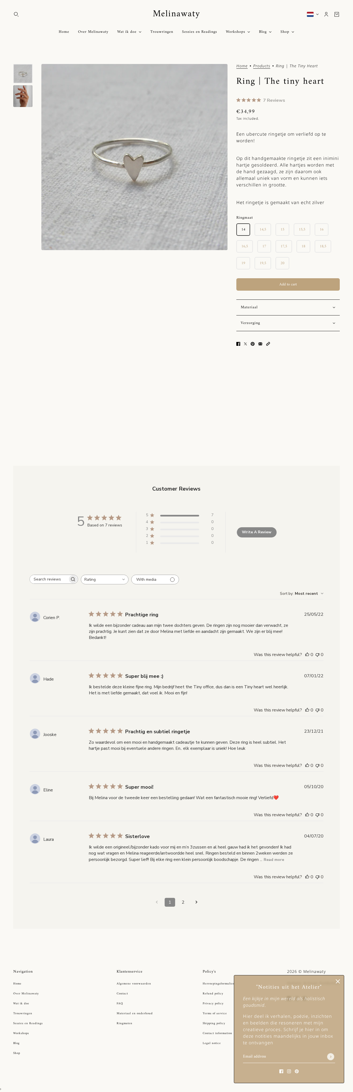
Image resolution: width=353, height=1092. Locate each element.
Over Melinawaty (26, 993)
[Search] (16, 14)
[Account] (326, 14)
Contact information (217, 1033)
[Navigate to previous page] (156, 902)
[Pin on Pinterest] (252, 343)
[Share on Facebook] (238, 343)
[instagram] (289, 1070)
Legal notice (212, 1043)
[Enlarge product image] (134, 157)
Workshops (21, 1033)
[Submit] (330, 1056)
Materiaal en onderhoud (135, 1013)
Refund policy (213, 993)
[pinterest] (297, 1070)
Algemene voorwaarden (134, 983)
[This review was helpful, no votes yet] (307, 655)
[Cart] (337, 14)
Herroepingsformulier (218, 983)
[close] (338, 981)
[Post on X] (245, 343)
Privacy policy (213, 1003)
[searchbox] (49, 579)
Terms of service (215, 1013)
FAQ (120, 1003)
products (261, 66)
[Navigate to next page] (196, 902)
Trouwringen (22, 1013)
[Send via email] (260, 343)
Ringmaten (124, 1023)
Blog (16, 1043)
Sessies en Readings (28, 1023)
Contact (122, 993)
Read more (274, 859)
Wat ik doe (21, 1003)
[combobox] (105, 579)
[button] (268, 343)
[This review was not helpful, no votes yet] (317, 655)
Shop (16, 1053)
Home (242, 66)
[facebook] (281, 1070)
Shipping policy (214, 1023)
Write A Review (256, 532)
